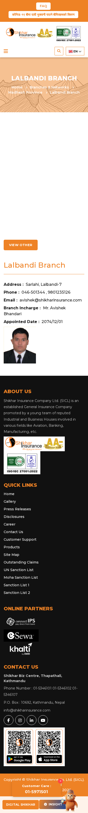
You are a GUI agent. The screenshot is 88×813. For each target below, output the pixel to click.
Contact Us (13, 532)
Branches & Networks (50, 87)
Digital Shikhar (20, 804)
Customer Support (20, 539)
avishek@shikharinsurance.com (51, 300)
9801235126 (59, 292)
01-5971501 (36, 789)
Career (9, 524)
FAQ (43, 6)
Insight (55, 804)
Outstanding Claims (21, 562)
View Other (20, 245)
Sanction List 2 (17, 592)
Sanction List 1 (16, 585)
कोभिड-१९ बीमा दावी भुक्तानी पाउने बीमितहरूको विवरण (43, 14)
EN (75, 51)
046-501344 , (35, 292)
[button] (6, 51)
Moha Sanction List (21, 577)
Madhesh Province (25, 92)
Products (12, 547)
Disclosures (14, 516)
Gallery (10, 501)
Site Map (11, 554)
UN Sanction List (18, 570)
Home (17, 87)
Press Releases (17, 509)
